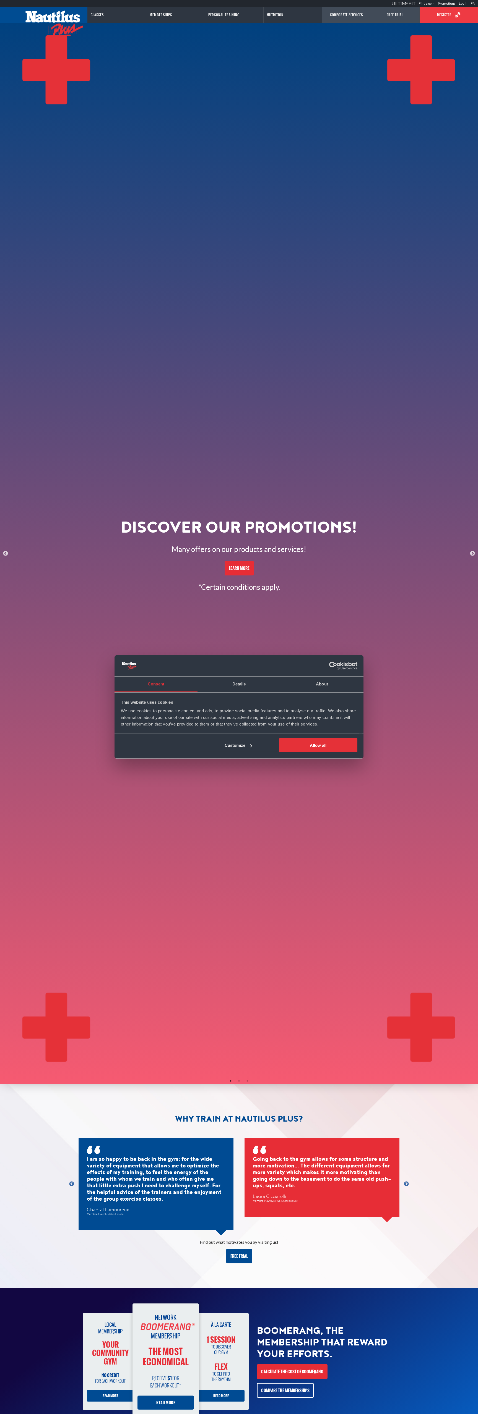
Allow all (318, 745)
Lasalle (119, 1214)
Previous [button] (5, 553)
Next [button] (472, 553)
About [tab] (322, 684)
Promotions (447, 3)
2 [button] (239, 1081)
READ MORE (110, 1395)
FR (473, 3)
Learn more (239, 568)
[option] (239, 553)
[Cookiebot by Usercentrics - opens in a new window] (333, 666)
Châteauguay (289, 1201)
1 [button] (230, 1081)
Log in (463, 3)
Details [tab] (239, 684)
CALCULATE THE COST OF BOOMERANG (292, 1371)
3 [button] (247, 1081)
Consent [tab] (156, 684)
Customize (235, 745)
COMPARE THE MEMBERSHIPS (285, 1390)
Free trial (239, 1256)
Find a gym (427, 3)
